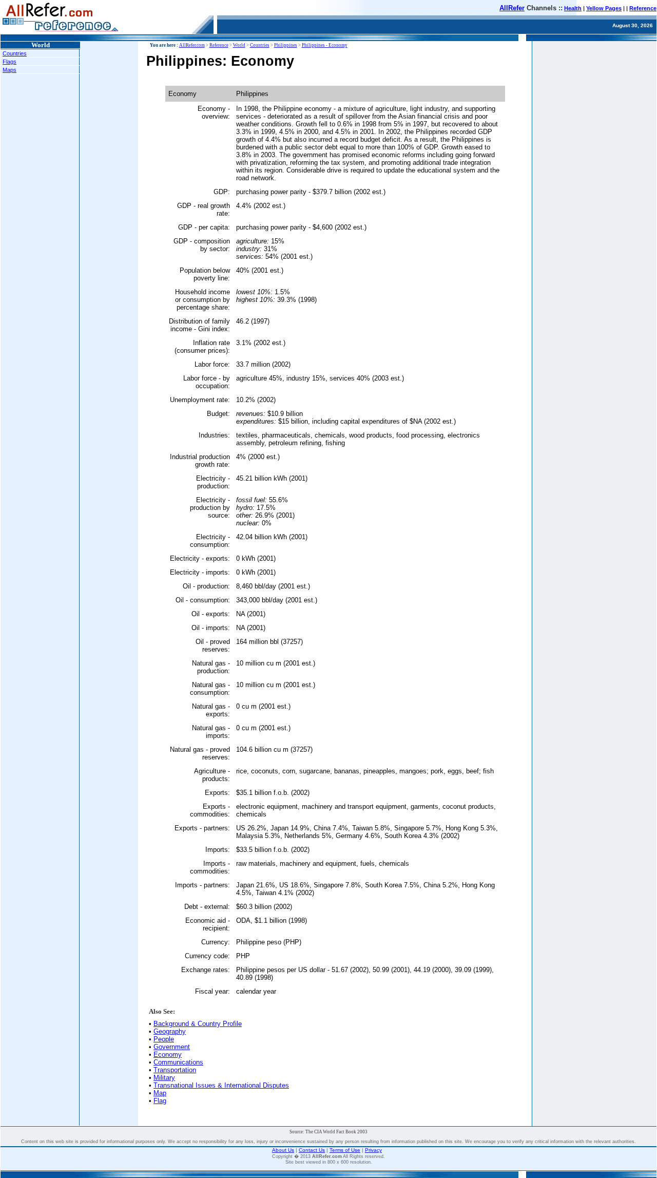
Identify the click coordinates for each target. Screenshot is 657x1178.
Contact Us (312, 1150)
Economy (167, 1054)
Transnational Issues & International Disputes (221, 1085)
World (239, 45)
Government (171, 1047)
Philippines (285, 45)
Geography (169, 1031)
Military (164, 1077)
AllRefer (512, 8)
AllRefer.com (192, 45)
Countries (15, 53)
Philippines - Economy (324, 45)
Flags (9, 62)
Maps (9, 70)
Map (159, 1093)
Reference (642, 8)
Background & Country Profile (197, 1024)
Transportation (174, 1070)
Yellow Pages (604, 8)
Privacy (373, 1150)
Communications (178, 1062)
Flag (159, 1101)
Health (573, 8)
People (163, 1039)
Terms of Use (345, 1150)
